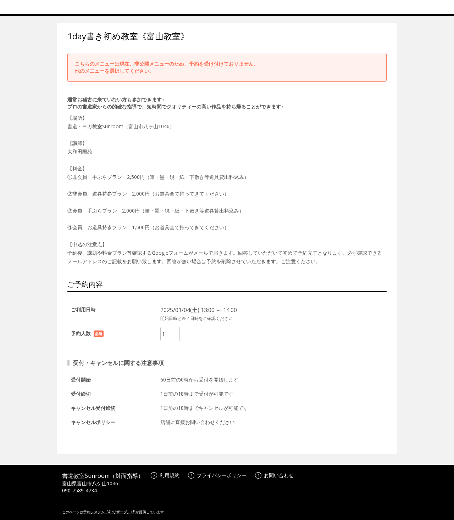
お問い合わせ (279, 475)
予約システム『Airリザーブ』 (107, 511)
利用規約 (169, 475)
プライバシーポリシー (222, 475)
